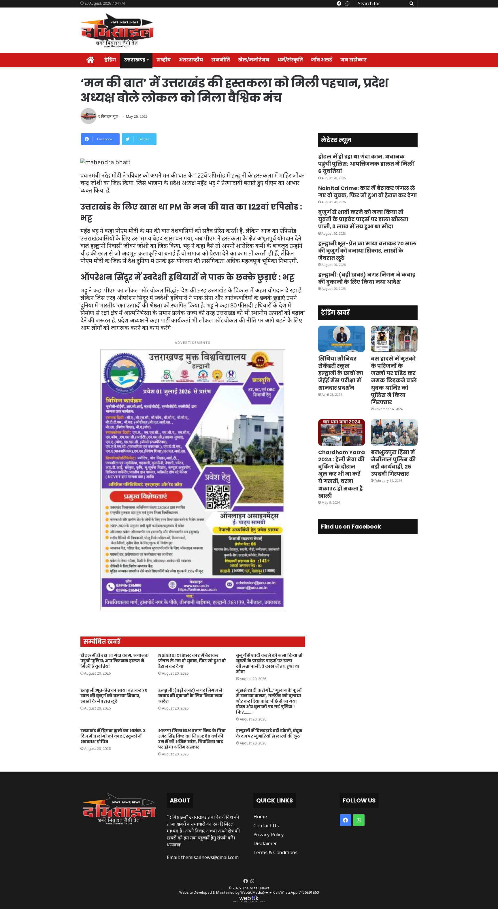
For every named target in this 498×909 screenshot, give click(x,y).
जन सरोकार (353, 60)
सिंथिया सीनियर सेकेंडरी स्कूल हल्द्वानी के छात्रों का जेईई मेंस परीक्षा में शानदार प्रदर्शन (340, 373)
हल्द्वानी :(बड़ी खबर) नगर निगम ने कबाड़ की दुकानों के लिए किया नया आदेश (190, 695)
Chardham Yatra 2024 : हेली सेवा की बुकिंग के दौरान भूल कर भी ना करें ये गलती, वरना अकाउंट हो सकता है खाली (341, 474)
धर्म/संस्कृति (290, 60)
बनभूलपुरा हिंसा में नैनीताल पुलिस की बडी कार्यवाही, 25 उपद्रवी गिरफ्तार (393, 463)
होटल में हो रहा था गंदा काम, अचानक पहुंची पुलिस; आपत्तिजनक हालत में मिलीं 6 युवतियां (114, 660)
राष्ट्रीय (163, 60)
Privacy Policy (268, 834)
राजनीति (220, 60)
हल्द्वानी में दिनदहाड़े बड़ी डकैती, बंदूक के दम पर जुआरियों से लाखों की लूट (269, 733)
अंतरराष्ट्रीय (191, 60)
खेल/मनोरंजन (253, 60)
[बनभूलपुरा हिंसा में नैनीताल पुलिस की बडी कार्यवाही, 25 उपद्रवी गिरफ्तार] (394, 432)
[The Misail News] (117, 30)
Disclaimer (265, 843)
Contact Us (266, 825)
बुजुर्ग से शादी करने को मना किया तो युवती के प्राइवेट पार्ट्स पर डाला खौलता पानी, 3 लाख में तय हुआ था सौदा (269, 663)
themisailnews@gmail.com (210, 857)
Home (260, 816)
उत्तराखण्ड (134, 60)
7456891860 (309, 892)
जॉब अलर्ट (321, 60)
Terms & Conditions (275, 852)
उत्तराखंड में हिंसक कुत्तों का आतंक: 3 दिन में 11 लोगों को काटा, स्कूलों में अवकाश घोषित (113, 736)
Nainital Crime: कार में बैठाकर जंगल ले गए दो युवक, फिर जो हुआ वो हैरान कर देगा (192, 660)
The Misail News (255, 888)
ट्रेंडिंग (110, 60)
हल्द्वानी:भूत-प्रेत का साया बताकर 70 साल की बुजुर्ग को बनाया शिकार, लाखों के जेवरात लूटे (114, 695)
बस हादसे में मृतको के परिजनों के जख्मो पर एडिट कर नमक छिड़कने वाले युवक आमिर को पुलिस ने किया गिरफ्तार (394, 380)
